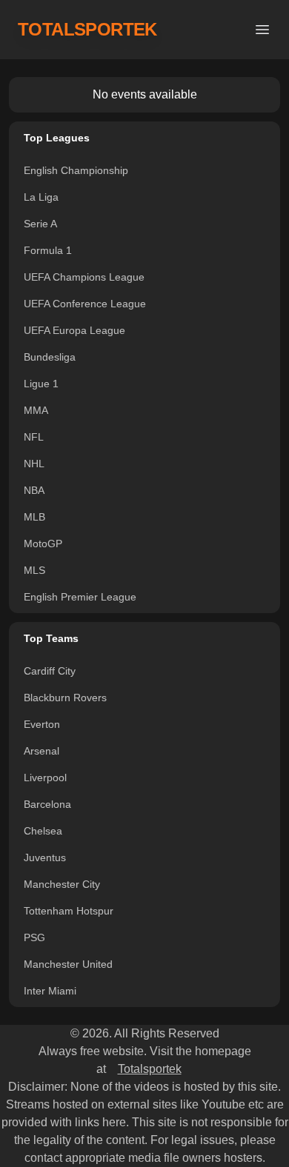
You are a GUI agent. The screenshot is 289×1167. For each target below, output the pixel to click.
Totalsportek (150, 1069)
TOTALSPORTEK (87, 29)
